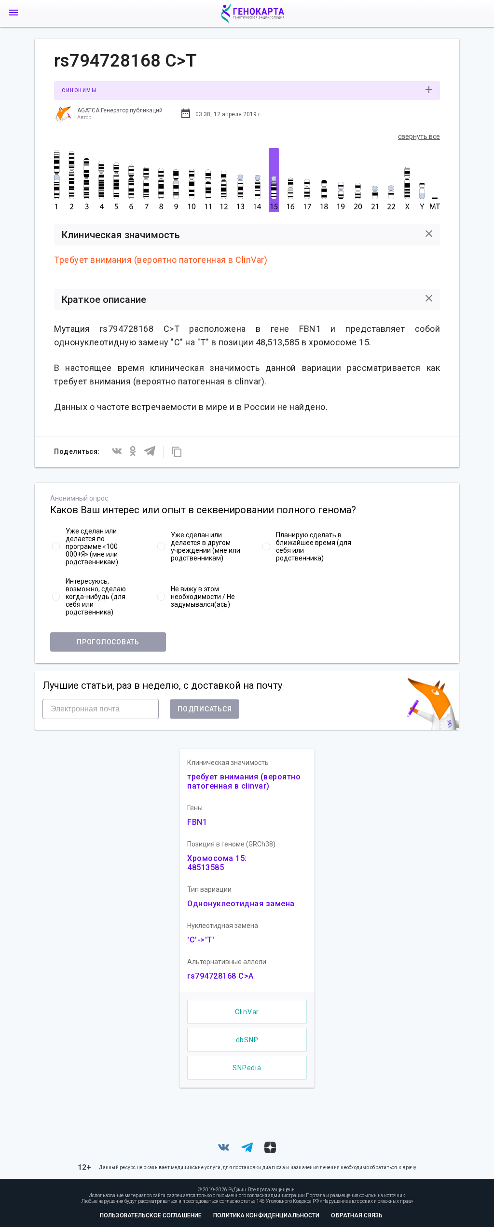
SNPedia (247, 1068)
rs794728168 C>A (220, 976)
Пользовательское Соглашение (151, 1215)
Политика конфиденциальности (266, 1215)
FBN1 (197, 822)
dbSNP (247, 1040)
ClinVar (247, 1012)
